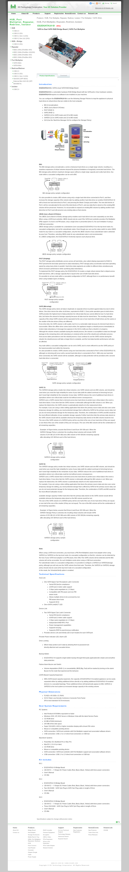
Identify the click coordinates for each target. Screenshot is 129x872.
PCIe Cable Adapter (49, 845)
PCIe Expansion (48, 839)
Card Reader (31, 847)
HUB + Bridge (17, 41)
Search (115, 3)
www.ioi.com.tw (57, 863)
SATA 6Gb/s (17, 65)
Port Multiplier (17, 60)
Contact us (81, 13)
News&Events (70, 13)
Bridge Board (32, 830)
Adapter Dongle (32, 852)
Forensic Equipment (49, 832)
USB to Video (47, 837)
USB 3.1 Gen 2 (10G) (20, 36)
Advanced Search (63, 836)
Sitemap (107, 3)
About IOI (24, 13)
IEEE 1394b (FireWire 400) (22, 55)
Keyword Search (63, 838)
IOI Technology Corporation (42, 7)
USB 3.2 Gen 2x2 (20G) (21, 38)
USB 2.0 (16, 31)
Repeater (15, 47)
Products (36, 13)
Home (13, 13)
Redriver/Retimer (18, 68)
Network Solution (48, 847)
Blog (93, 3)
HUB (13, 28)
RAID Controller (47, 830)
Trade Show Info (93, 832)
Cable (29, 854)
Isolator (15, 87)
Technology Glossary (64, 834)
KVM (29, 843)
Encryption (46, 834)
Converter (31, 850)
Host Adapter (32, 832)
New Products (92, 830)
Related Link (93, 13)
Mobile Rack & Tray (33, 837)
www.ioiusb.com (71, 863)
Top (119, 822)
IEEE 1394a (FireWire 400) (22, 50)
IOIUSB (106, 830)
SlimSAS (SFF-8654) (20, 79)
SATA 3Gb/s (17, 63)
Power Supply (32, 857)
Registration (59, 13)
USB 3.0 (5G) (18, 33)
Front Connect (32, 845)
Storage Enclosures (33, 834)
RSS (99, 3)
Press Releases (93, 834)
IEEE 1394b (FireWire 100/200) (24, 52)
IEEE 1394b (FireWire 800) (22, 57)
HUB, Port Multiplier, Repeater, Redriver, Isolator (62, 18)
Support (48, 13)
